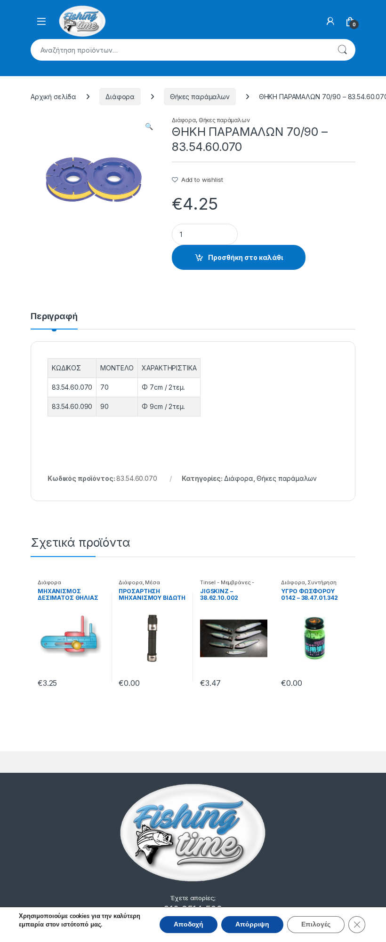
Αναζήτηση (342, 50)
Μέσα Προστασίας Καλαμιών (148, 585)
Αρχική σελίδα (53, 97)
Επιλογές (315, 924)
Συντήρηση (322, 582)
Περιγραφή (54, 316)
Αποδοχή (188, 924)
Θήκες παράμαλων (200, 97)
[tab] (54, 320)
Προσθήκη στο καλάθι (245, 257)
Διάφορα (120, 97)
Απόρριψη (252, 924)
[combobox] (180, 50)
